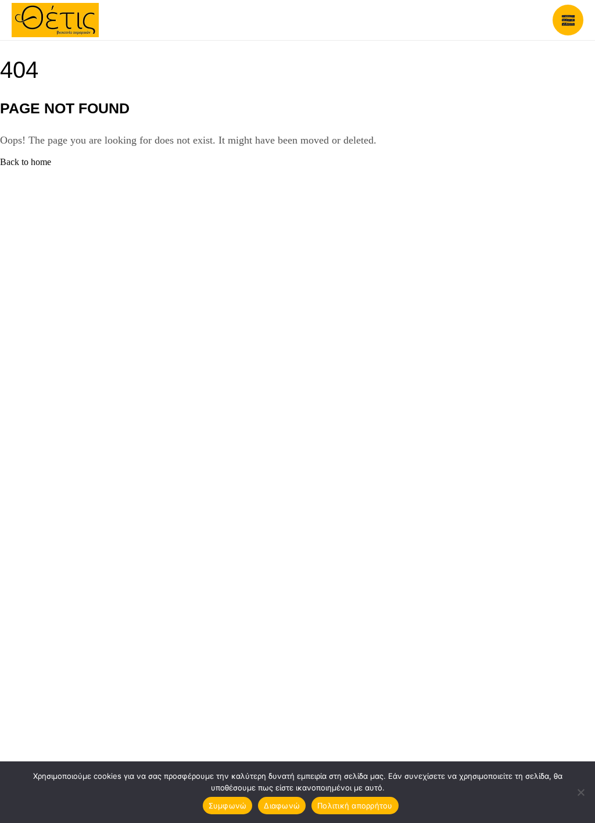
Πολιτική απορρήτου (355, 805)
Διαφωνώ (282, 805)
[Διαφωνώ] (580, 792)
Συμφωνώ (228, 805)
